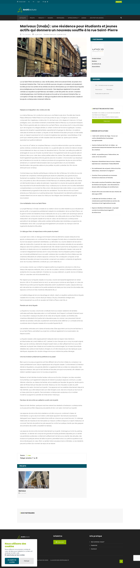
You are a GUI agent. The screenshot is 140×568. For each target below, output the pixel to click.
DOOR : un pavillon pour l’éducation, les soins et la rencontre (105, 156)
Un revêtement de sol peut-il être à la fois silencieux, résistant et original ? (106, 170)
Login (38, 1)
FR (33, 1)
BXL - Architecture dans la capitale (104, 85)
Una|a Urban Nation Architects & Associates (96, 62)
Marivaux (22, 491)
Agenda (83, 18)
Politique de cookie (42, 560)
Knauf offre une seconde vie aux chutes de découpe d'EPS (106, 193)
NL (29, 1)
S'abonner (107, 121)
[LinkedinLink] (46, 2)
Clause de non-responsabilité (59, 560)
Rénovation (109, 89)
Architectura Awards (97, 18)
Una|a (29, 455)
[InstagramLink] (48, 2)
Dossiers (50, 18)
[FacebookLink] (43, 2)
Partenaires (60, 18)
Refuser (26, 561)
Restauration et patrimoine (102, 93)
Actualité (23, 18)
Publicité (118, 1)
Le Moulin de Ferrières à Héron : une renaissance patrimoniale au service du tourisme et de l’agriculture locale (106, 201)
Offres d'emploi (73, 18)
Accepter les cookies (12, 561)
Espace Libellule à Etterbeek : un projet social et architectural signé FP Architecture (105, 210)
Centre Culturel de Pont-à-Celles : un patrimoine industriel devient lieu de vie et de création (106, 147)
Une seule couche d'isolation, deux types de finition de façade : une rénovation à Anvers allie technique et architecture (106, 184)
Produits (41, 18)
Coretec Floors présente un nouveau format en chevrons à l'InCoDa (104, 176)
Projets (32, 18)
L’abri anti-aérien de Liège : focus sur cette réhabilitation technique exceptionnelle (105, 138)
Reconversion (98, 89)
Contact (94, 549)
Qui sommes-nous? (97, 542)
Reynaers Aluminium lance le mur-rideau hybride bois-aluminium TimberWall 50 (106, 163)
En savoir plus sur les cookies (15, 555)
